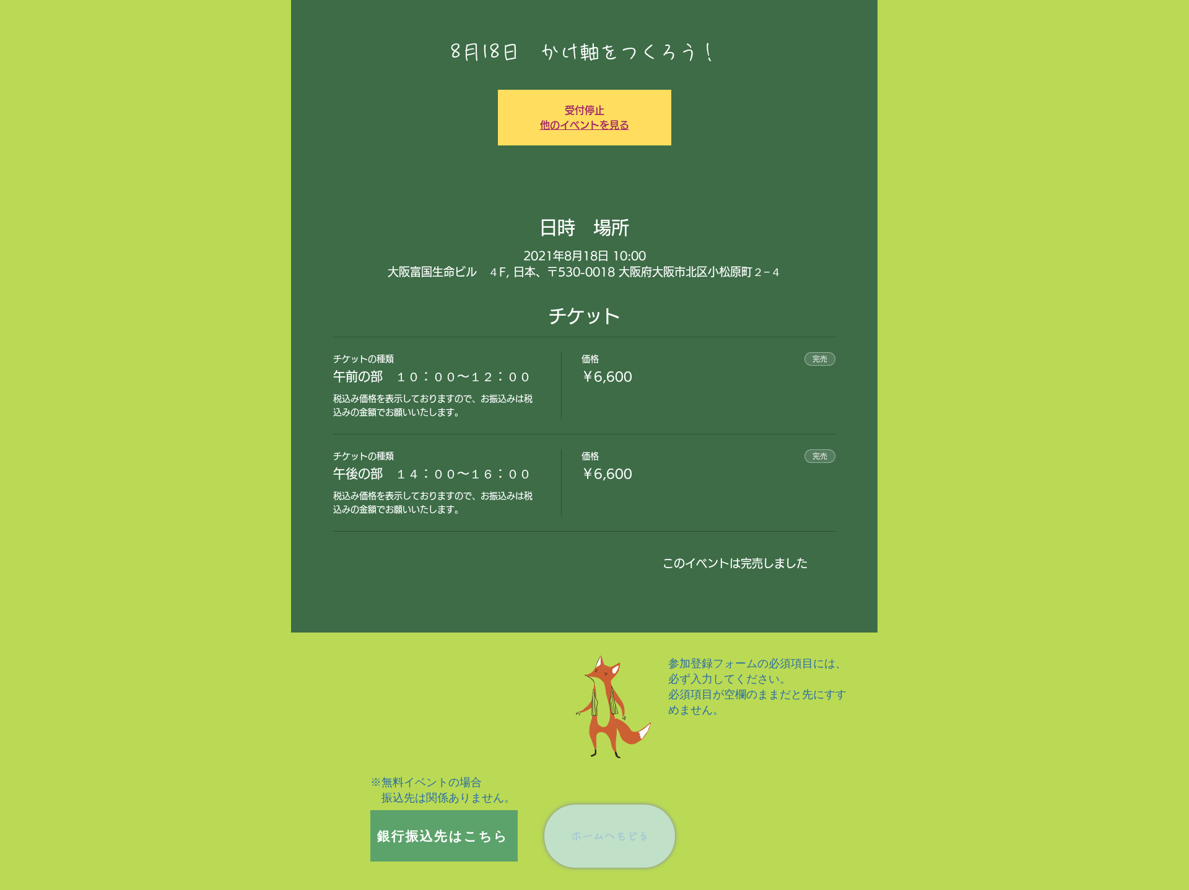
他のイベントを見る (584, 125)
